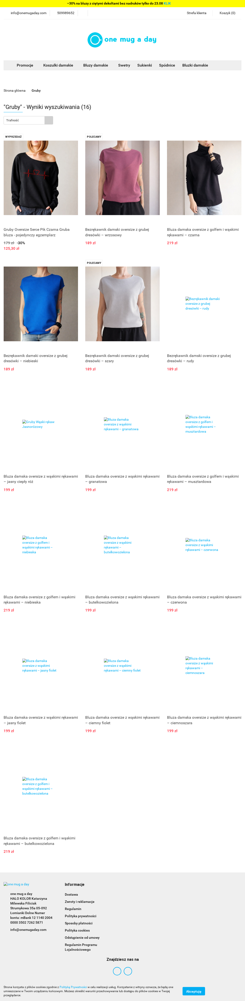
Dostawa (71, 894)
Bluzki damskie (195, 65)
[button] (74, 884)
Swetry (124, 65)
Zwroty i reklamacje (80, 902)
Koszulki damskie (58, 65)
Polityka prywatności (80, 916)
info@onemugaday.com (28, 930)
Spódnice (167, 65)
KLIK (167, 3)
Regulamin (73, 909)
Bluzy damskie (96, 65)
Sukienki (144, 65)
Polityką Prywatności (73, 987)
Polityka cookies (77, 930)
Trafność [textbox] (12, 120)
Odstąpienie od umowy (82, 937)
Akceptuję (193, 991)
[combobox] (28, 120)
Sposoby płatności (79, 923)
